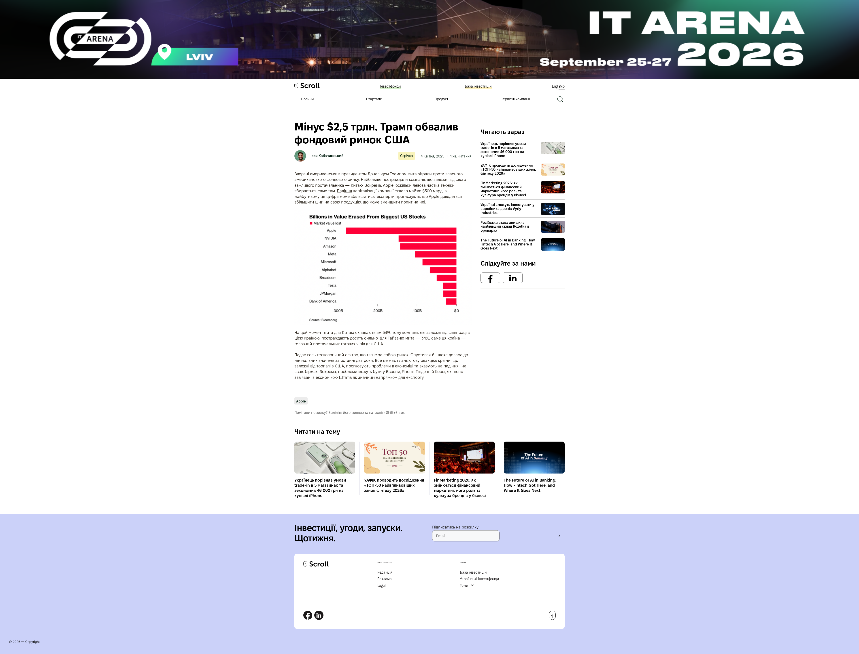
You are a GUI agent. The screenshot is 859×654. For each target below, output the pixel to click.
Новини (307, 99)
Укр (562, 86)
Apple (301, 401)
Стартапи (374, 99)
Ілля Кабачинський (327, 156)
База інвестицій (478, 86)
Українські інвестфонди (479, 579)
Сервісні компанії (515, 99)
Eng (555, 86)
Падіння (344, 191)
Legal (381, 585)
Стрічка (406, 156)
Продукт (441, 99)
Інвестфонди (390, 86)
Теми (464, 585)
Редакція (384, 572)
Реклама (384, 579)
